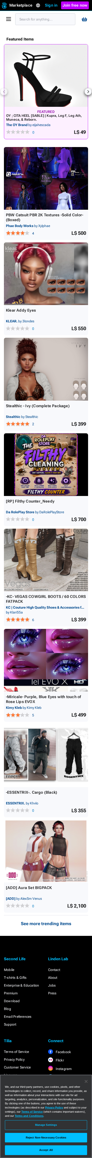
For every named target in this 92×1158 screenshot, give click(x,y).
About (52, 978)
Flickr (59, 1060)
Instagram (63, 1069)
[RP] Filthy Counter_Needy (30, 501)
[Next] (88, 91)
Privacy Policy (14, 1059)
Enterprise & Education (21, 985)
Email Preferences (17, 1017)
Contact (54, 970)
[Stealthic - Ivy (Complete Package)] (46, 369)
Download (12, 1001)
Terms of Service (16, 1052)
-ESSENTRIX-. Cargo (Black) (31, 792)
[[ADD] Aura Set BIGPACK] (46, 851)
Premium (11, 993)
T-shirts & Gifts (15, 978)
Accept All (46, 1149)
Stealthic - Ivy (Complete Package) (38, 406)
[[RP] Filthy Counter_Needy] (46, 464)
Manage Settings (46, 1124)
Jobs (52, 985)
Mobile (9, 970)
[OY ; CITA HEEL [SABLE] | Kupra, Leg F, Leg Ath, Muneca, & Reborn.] (46, 75)
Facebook (63, 1052)
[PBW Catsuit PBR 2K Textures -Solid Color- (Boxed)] (46, 178)
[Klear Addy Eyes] (46, 273)
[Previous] (3, 91)
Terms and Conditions (29, 1115)
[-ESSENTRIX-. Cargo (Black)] (46, 755)
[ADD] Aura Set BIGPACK (29, 887)
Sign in (51, 5)
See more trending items (46, 923)
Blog (7, 1009)
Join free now (75, 5)
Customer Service (17, 1067)
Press (52, 993)
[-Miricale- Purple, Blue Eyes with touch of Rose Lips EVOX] (46, 660)
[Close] (86, 1081)
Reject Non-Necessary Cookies (46, 1137)
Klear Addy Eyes (21, 310)
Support (10, 1024)
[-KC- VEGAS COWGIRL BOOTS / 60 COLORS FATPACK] (46, 560)
